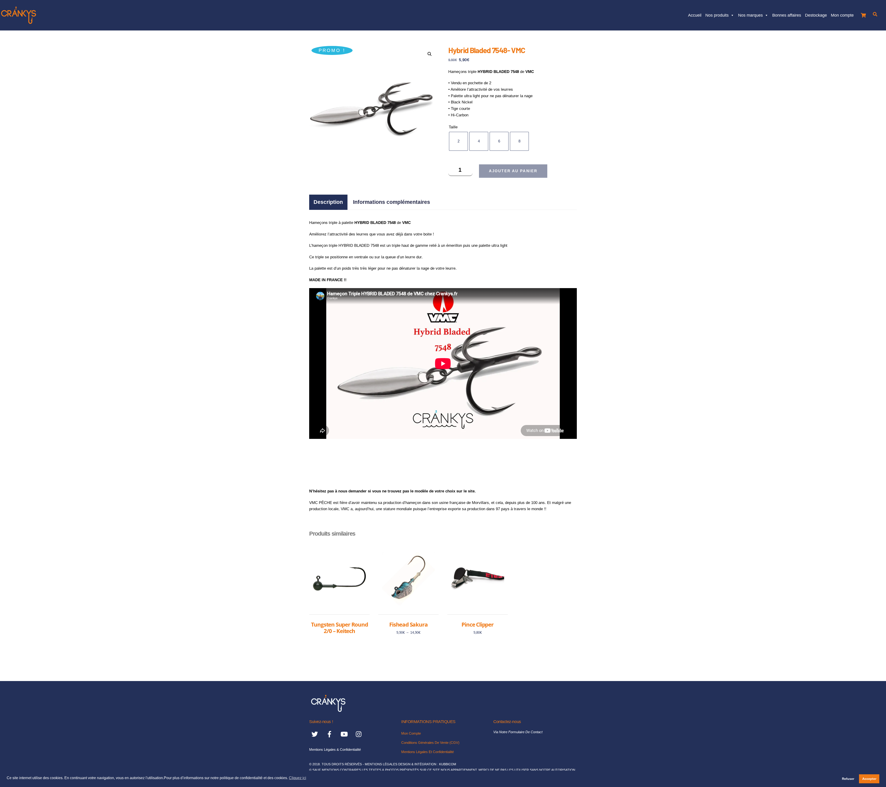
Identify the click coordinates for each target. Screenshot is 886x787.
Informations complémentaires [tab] (391, 202)
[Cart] (863, 14)
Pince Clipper (477, 624)
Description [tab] (328, 202)
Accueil (694, 14)
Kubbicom (447, 764)
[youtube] (345, 734)
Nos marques (750, 14)
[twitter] (315, 734)
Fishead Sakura (408, 624)
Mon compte (842, 14)
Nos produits (717, 14)
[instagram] (359, 734)
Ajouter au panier (513, 171)
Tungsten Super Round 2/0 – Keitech (339, 627)
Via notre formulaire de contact (517, 732)
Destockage (816, 14)
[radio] (458, 141)
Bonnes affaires (786, 14)
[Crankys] (328, 710)
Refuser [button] (848, 779)
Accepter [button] (869, 779)
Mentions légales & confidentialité (335, 749)
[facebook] (330, 734)
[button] (429, 54)
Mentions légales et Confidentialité (427, 752)
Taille (453, 127)
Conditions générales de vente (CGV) (430, 743)
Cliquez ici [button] (297, 778)
